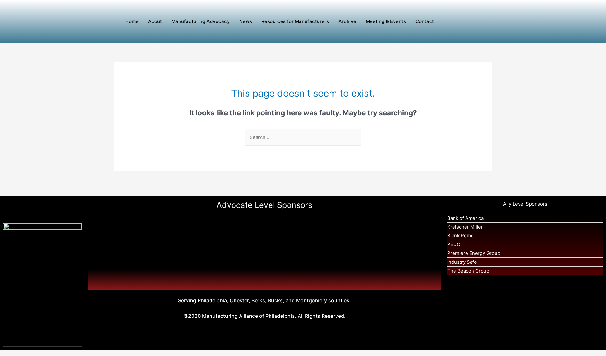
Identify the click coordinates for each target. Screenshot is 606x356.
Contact (424, 21)
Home (132, 21)
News (245, 21)
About (155, 21)
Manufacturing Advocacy (200, 21)
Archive (347, 21)
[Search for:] (303, 137)
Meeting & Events (386, 21)
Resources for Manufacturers (295, 21)
